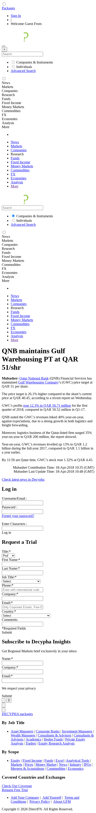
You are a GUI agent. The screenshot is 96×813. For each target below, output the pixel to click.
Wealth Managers (23, 735)
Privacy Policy (39, 801)
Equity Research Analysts (56, 743)
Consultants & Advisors (54, 735)
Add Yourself (51, 797)
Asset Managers (22, 731)
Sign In (16, 16)
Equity (15, 760)
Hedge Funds (53, 739)
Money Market (45, 764)
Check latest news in (23, 479)
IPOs (87, 764)
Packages (8, 8)
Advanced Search (23, 71)
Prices (29, 764)
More (14, 186)
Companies (19, 150)
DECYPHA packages (17, 714)
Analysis (17, 182)
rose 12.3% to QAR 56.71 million (47, 405)
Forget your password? (18, 516)
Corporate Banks (48, 731)
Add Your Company (25, 797)
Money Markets (22, 166)
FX (13, 174)
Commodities (20, 170)
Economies (18, 178)
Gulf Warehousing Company (38, 382)
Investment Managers (77, 731)
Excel (60, 760)
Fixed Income (20, 162)
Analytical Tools (77, 760)
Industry (75, 764)
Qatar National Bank (34, 378)
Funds (15, 158)
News (15, 142)
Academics (33, 739)
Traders (30, 743)
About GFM (62, 801)
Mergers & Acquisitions (27, 768)
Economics (75, 768)
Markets (16, 146)
